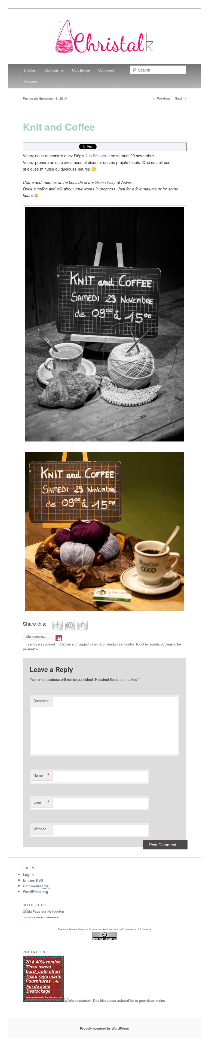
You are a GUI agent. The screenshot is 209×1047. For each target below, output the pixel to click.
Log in (28, 874)
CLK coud (106, 70)
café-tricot (98, 644)
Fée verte (101, 155)
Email (41, 802)
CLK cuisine (53, 70)
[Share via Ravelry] (82, 629)
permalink (30, 649)
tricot (140, 644)
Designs (30, 81)
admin (154, 644)
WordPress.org (35, 891)
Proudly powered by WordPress (104, 1028)
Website (39, 828)
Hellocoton (53, 917)
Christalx (38, 917)
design (112, 644)
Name (41, 775)
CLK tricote (81, 70)
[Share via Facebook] (57, 629)
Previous (162, 98)
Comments (36, 885)
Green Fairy (105, 182)
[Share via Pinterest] (69, 629)
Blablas (30, 70)
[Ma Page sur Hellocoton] (43, 911)
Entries (33, 880)
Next (180, 98)
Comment (41, 700)
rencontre (126, 644)
